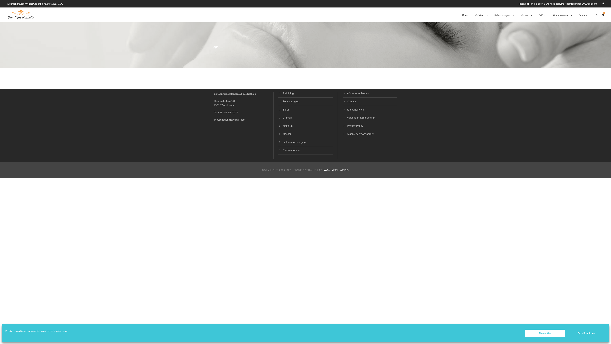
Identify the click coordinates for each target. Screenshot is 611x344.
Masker (287, 134)
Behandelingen (502, 15)
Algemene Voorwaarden (360, 134)
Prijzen (542, 15)
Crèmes (287, 117)
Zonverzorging (291, 101)
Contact (583, 15)
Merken (524, 15)
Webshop (479, 15)
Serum (286, 109)
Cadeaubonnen (291, 150)
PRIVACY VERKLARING (334, 170)
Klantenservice (561, 15)
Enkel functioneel (586, 333)
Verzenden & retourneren (361, 117)
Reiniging (288, 93)
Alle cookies (545, 333)
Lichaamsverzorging (294, 142)
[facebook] (603, 3)
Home (465, 15)
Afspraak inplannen (358, 93)
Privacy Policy (355, 126)
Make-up (288, 126)
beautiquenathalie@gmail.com (229, 119)
